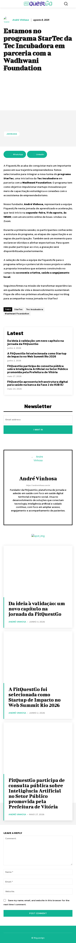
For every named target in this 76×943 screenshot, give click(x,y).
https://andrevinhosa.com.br (38, 485)
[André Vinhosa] (8, 19)
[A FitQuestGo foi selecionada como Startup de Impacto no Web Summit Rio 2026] (38, 657)
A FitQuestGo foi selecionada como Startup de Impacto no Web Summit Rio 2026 (36, 355)
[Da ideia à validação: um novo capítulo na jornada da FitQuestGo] (38, 571)
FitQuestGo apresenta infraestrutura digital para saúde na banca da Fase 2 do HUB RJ (37, 383)
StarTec (18, 309)
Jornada (12, 133)
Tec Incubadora (34, 309)
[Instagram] (38, 516)
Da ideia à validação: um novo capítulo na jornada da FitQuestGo (35, 342)
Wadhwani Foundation (17, 313)
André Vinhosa (20, 20)
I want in (38, 429)
